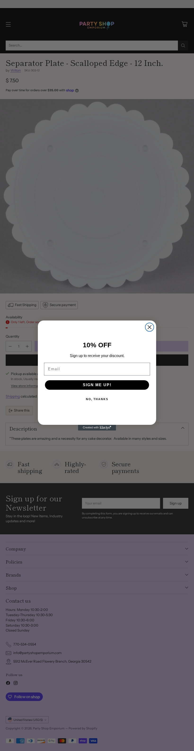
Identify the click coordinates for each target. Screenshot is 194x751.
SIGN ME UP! (97, 385)
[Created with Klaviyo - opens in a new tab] (97, 427)
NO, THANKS (97, 399)
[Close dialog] (149, 327)
